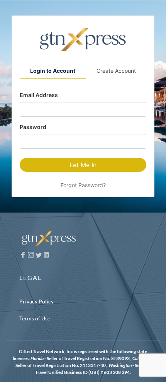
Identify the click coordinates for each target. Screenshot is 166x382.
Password (33, 127)
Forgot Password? (83, 185)
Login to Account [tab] (52, 70)
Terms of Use (34, 318)
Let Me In (83, 165)
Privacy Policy (36, 301)
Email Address (39, 95)
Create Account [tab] (116, 70)
